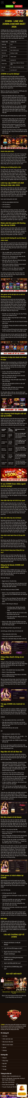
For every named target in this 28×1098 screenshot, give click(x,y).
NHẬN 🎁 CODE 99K (21, 1093)
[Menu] (2, 2)
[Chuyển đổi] (2, 942)
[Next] (26, 987)
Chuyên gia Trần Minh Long (14, 1087)
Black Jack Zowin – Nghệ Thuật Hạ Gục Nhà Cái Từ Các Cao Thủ (14, 992)
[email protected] (10, 1084)
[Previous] (2, 987)
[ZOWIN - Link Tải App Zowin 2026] (14, 2)
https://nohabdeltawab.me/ (14, 1076)
